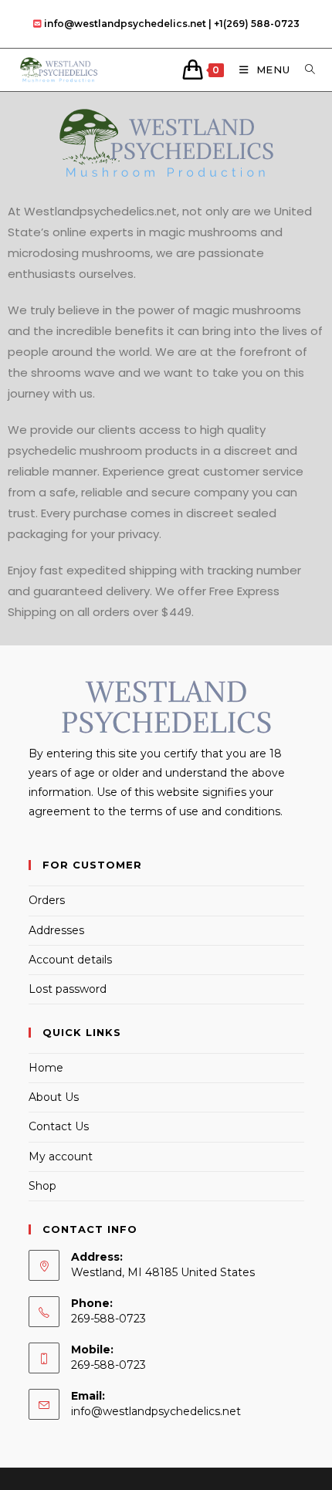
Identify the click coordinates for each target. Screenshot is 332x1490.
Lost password (68, 989)
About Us (54, 1097)
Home (46, 1068)
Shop (42, 1186)
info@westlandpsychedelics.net (156, 1411)
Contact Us (59, 1126)
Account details (70, 960)
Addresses (56, 930)
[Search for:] (304, 69)
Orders (47, 900)
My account (61, 1156)
